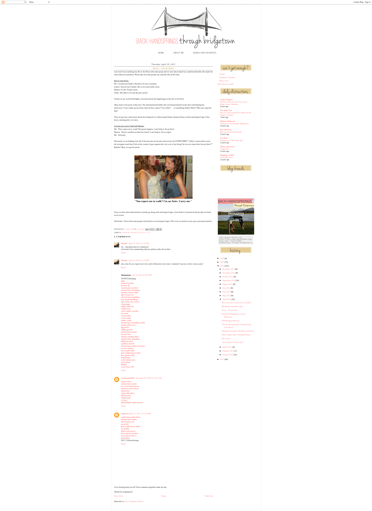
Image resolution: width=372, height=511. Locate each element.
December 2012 (228, 269)
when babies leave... (227, 157)
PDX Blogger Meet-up (230, 321)
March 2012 (227, 347)
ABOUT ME (178, 53)
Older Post (209, 496)
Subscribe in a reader (226, 84)
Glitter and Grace (227, 147)
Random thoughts (130, 232)
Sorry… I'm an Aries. (230, 310)
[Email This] (149, 229)
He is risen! (226, 338)
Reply (123, 253)
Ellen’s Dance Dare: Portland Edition (236, 335)
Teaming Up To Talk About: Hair (231, 140)
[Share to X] (155, 229)
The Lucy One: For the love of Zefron (236, 303)
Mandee (124, 243)
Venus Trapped (226, 99)
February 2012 (228, 351)
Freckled (223, 138)
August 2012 (227, 284)
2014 (222, 258)
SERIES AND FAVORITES (204, 53)
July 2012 (226, 288)
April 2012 (226, 299)
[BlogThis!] (152, 229)
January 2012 (228, 355)
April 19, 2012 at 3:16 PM (138, 243)
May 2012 (226, 295)
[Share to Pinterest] (160, 229)
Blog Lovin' (224, 81)
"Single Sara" (224, 149)
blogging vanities (227, 155)
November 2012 (229, 273)
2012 (222, 266)
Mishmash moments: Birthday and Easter (238, 331)
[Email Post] (146, 229)
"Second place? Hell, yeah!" (233, 342)
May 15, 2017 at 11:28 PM (140, 414)
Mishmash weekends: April (232, 306)
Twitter (222, 74)
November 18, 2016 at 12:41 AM (149, 378)
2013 (222, 262)
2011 (222, 359)
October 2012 (228, 277)
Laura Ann (129, 229)
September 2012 (229, 280)
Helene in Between (227, 121)
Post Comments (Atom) (134, 501)
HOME (161, 53)
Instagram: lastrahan (227, 77)
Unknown (125, 414)
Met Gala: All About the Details (231, 132)
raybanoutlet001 (128, 378)
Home (163, 496)
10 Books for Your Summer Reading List (234, 124)
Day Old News (226, 130)
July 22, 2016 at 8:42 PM (142, 275)
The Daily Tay (226, 110)
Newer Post (118, 496)
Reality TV (145, 232)
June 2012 (226, 292)
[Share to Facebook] (157, 229)
